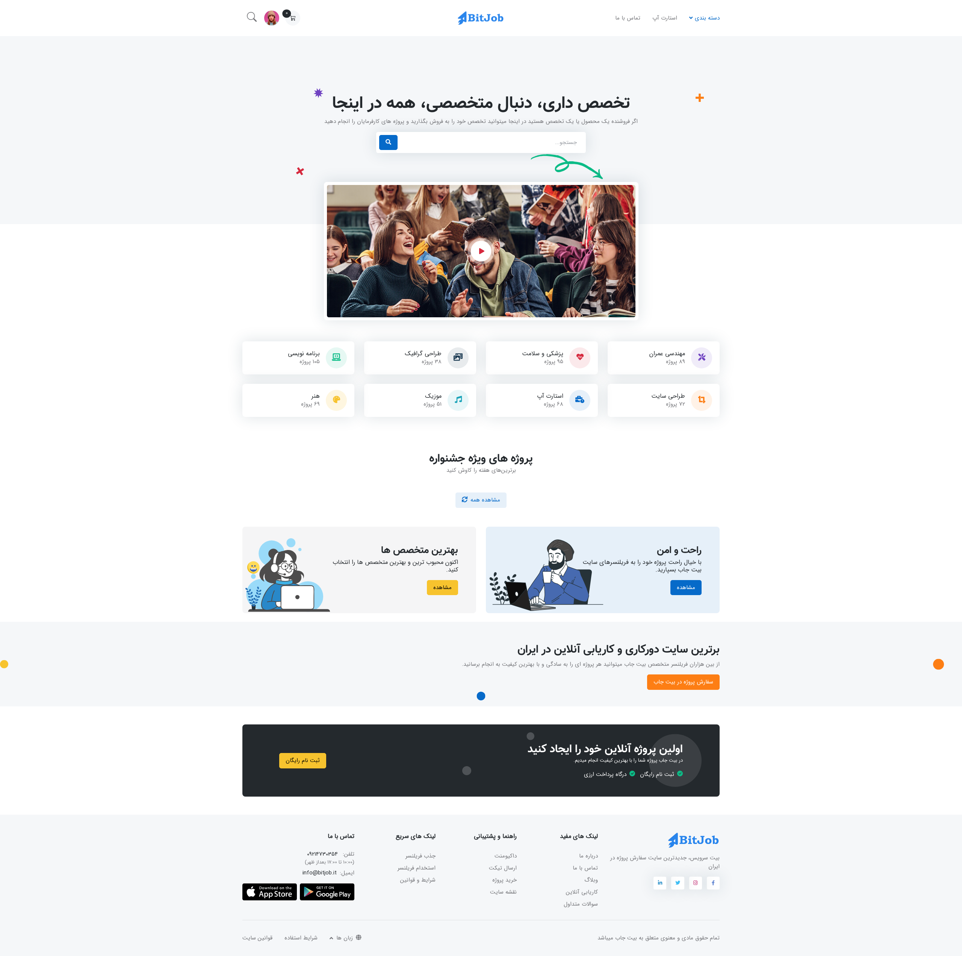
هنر (316, 396)
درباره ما (588, 856)
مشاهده (686, 587)
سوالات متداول (581, 904)
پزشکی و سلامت (542, 353)
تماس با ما (627, 18)
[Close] (290, 927)
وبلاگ (591, 880)
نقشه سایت (503, 892)
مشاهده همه (485, 500)
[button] (292, 18)
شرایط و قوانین (418, 880)
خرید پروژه (504, 880)
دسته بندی (707, 18)
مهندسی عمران (667, 353)
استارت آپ (664, 18)
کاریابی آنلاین (582, 892)
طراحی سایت (668, 396)
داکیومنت (506, 856)
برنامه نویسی (304, 353)
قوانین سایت (257, 937)
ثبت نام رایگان (303, 760)
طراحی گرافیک (423, 353)
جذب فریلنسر (420, 856)
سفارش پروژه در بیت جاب (683, 681)
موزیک (433, 396)
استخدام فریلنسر (417, 868)
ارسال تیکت (503, 868)
